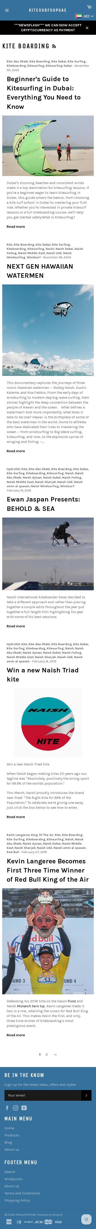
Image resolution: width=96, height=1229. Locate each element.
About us (11, 1149)
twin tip (31, 1006)
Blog (8, 1142)
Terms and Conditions (22, 1193)
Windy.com (13, 1179)
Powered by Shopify (50, 1214)
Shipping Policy (17, 1200)
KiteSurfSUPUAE (48, 10)
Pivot (72, 1001)
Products (11, 1135)
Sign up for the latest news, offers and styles (40, 1084)
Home (9, 1128)
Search (9, 1172)
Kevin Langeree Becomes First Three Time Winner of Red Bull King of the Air (48, 870)
